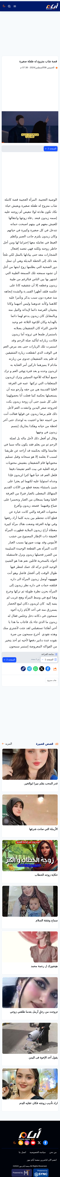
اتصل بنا (22, 1152)
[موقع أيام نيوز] (48, 6)
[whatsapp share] (35, 668)
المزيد (8, 743)
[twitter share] (41, 668)
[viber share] (29, 668)
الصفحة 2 (52, 148)
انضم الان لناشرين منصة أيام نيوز (42, 1160)
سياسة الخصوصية (38, 1152)
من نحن (53, 1152)
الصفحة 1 (49, 659)
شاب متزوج (51, 680)
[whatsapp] (23, 668)
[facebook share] (47, 668)
